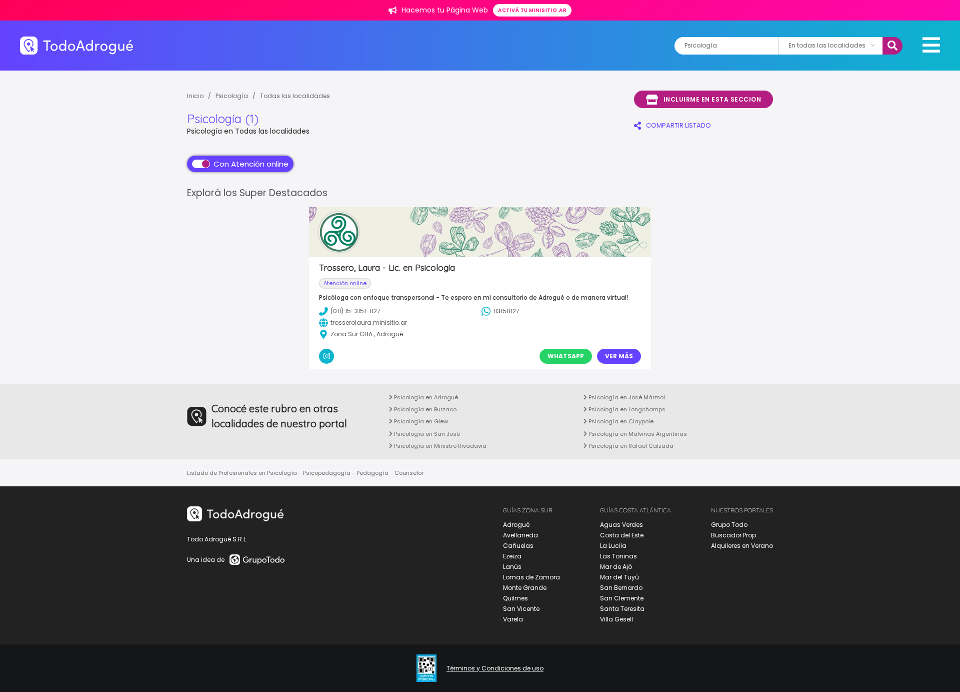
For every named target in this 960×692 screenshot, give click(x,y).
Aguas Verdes (621, 524)
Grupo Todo (729, 524)
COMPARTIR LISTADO (678, 125)
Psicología (232, 96)
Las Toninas (618, 556)
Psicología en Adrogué (425, 397)
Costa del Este (622, 535)
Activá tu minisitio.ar (532, 10)
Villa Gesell (616, 619)
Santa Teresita (622, 608)
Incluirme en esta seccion (713, 99)
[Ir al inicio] (76, 45)
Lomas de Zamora (531, 577)
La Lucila (613, 545)
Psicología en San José (426, 434)
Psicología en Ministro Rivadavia (439, 446)
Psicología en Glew (420, 421)
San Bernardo (621, 587)
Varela (513, 619)
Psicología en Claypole (620, 421)
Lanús (512, 566)
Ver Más (619, 356)
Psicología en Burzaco (424, 409)
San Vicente (521, 608)
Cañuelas (518, 545)
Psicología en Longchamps (626, 409)
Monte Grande (524, 587)
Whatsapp (566, 356)
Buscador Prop (733, 535)
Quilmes (515, 598)
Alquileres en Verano (742, 545)
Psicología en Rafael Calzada (630, 446)
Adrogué (516, 524)
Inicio (195, 96)
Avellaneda (520, 535)
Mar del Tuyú (619, 577)
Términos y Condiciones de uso (495, 668)
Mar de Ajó (616, 566)
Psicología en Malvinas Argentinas (637, 434)
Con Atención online (251, 164)
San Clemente (622, 598)
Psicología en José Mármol (626, 397)
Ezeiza (512, 556)
